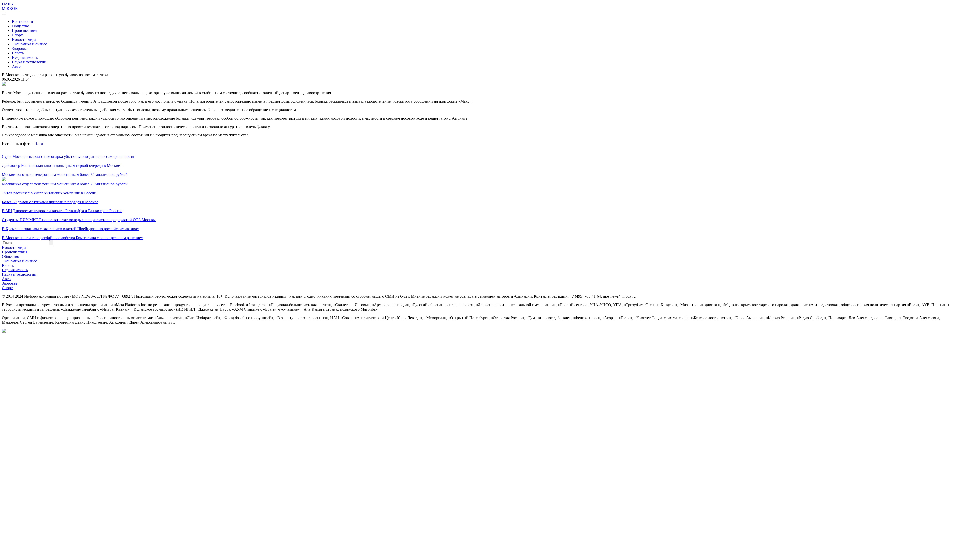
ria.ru (39, 143)
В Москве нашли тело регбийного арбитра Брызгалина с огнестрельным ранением (72, 238)
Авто (16, 66)
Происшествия (24, 30)
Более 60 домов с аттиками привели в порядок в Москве (50, 202)
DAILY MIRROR (10, 6)
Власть (18, 53)
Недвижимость (25, 57)
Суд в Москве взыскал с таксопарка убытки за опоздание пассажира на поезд (68, 156)
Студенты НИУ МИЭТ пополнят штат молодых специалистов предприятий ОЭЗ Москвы (79, 220)
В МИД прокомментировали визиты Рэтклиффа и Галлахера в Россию (62, 211)
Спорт (17, 35)
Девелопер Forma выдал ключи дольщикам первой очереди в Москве (61, 165)
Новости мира (24, 39)
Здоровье (19, 48)
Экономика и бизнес (29, 44)
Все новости (22, 21)
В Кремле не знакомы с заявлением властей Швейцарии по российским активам (70, 229)
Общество (20, 26)
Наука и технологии (29, 62)
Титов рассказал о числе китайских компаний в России (49, 193)
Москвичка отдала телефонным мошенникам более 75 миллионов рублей (65, 174)
